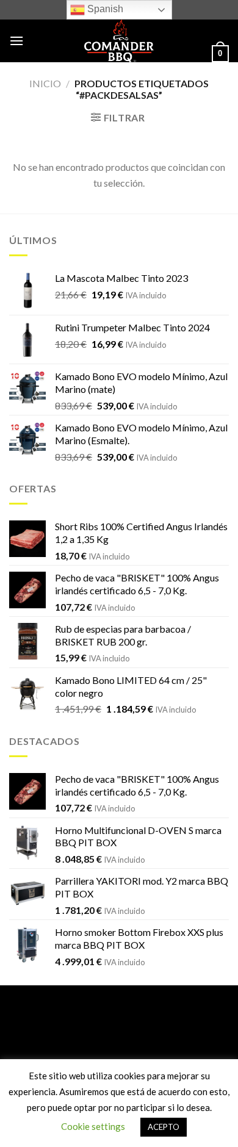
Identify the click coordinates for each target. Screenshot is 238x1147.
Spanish (104, 9)
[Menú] (16, 41)
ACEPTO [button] (163, 1127)
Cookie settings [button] (93, 1126)
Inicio (45, 83)
